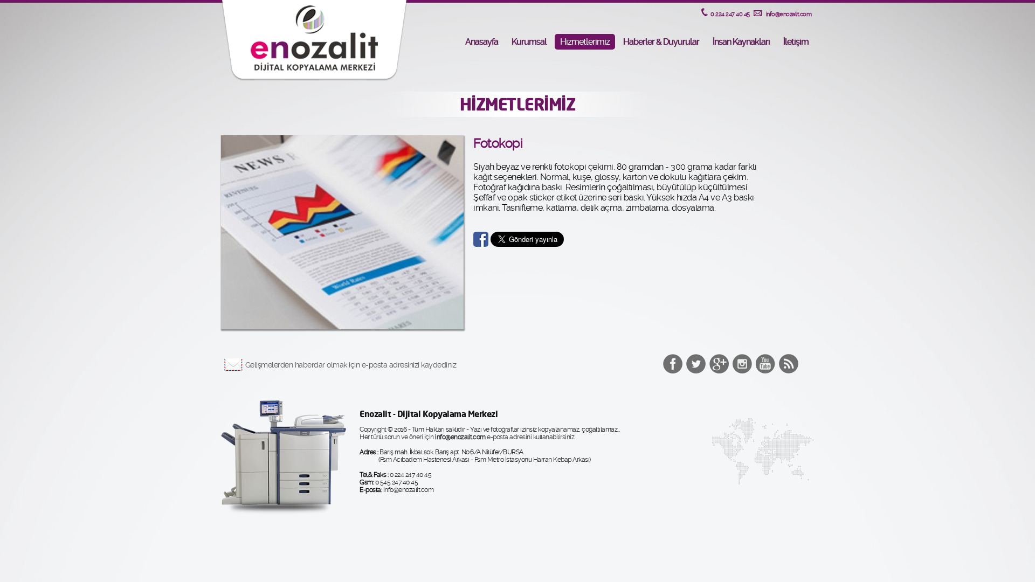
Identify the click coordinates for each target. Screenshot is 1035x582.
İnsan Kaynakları (741, 42)
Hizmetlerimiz (585, 42)
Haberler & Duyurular (661, 42)
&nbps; (696, 363)
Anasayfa (481, 42)
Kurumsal (529, 42)
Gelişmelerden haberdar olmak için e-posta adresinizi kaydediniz (351, 365)
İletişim (796, 42)
